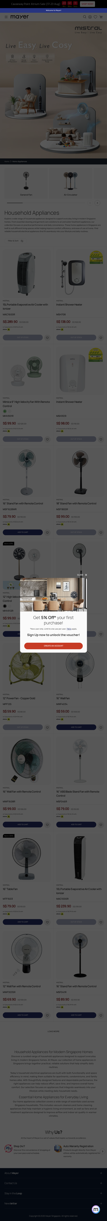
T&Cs (69, 629)
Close (80, 575)
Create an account (53, 646)
